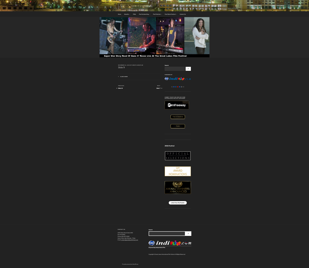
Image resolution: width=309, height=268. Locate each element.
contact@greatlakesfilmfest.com (129, 240)
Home (119, 14)
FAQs (134, 14)
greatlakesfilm (137, 65)
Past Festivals (157, 14)
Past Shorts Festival (170, 14)
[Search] (188, 69)
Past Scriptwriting (144, 14)
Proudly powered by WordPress (130, 264)
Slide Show (124, 76)
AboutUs (126, 14)
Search (167, 65)
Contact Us (183, 14)
